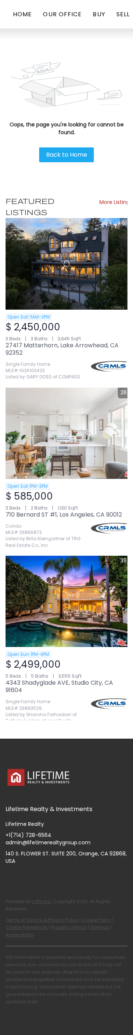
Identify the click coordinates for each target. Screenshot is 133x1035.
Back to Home (66, 154)
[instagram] (40, 877)
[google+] (85, 877)
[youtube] (55, 877)
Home (22, 14)
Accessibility (20, 935)
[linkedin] (25, 877)
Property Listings (69, 927)
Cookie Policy (96, 920)
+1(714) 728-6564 (28, 835)
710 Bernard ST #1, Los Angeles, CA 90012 (64, 514)
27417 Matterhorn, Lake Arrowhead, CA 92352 (62, 349)
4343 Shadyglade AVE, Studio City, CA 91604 (59, 686)
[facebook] (11, 877)
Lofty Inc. (42, 901)
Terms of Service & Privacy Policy (42, 920)
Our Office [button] (62, 14)
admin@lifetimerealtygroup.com (48, 842)
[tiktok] (70, 877)
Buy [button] (99, 14)
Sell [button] (123, 14)
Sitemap (99, 927)
